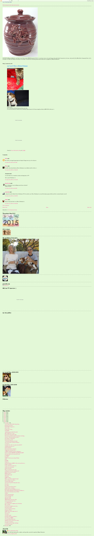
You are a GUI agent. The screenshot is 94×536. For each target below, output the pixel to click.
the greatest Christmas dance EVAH (12, 491)
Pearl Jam (7, 476)
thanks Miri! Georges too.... (10, 426)
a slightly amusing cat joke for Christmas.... (13, 451)
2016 (5, 412)
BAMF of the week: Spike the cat (11, 511)
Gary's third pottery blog (13, 530)
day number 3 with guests (10, 438)
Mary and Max (7, 504)
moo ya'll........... (8, 484)
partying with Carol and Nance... (11, 516)
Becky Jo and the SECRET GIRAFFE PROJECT (14, 452)
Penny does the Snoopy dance (10, 486)
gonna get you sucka (9, 425)
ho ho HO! (7, 456)
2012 (5, 417)
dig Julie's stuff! (8, 498)
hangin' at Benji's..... (9, 464)
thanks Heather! (8, 447)
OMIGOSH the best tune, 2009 (11, 499)
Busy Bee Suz (7, 183)
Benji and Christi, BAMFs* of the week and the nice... (15, 463)
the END (6, 460)
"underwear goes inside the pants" (11, 432)
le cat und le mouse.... (9, 524)
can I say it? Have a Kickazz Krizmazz (12, 442)
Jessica (6, 199)
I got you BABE (8, 497)
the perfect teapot (8, 507)
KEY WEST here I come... (10, 433)
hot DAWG (7, 485)
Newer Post (5, 207)
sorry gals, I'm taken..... (9, 521)
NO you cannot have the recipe (10, 469)
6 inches (6, 493)
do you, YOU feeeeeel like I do (10, 465)
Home (47, 207)
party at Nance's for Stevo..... (10, 480)
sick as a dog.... (8, 512)
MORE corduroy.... (8, 473)
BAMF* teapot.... (8, 477)
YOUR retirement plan (9, 494)
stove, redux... (7, 428)
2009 (5, 421)
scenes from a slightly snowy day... (11, 506)
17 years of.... (7, 443)
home (6, 459)
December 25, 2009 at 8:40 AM (11, 162)
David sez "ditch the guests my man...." (12, 437)
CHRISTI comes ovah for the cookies (12, 520)
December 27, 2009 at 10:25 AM (11, 203)
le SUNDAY (7, 455)
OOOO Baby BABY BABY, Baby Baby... (12, 424)
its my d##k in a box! (9, 439)
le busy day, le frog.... (9, 429)
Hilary (6, 166)
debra (6, 158)
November (7, 525)
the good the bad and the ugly (10, 434)
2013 (5, 416)
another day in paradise (9, 467)
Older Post (89, 207)
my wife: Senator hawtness (10, 508)
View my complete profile (12, 533)
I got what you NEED (9, 517)
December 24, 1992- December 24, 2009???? (13, 445)
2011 (5, 419)
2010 (5, 420)
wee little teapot (8, 515)
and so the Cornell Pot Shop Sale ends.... (12, 482)
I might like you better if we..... (10, 450)
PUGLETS (7, 430)
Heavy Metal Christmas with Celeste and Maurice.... (15, 490)
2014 (5, 415)
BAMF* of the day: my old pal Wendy (12, 458)
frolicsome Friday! (8, 510)
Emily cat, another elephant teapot (11, 478)
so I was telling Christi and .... (10, 519)
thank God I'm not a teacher (10, 472)
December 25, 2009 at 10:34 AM (11, 179)
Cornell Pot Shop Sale (9, 495)
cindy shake (7, 192)
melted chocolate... (8, 468)
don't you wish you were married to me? (12, 454)
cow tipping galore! (8, 502)
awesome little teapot (9, 481)
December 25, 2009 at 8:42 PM (11, 188)
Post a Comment (6, 205)
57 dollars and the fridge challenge (11, 523)
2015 (5, 413)
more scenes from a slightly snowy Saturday (13, 503)
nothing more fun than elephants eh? (12, 471)
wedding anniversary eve (9, 446)
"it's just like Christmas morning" (11, 441)
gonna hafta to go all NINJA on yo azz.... (12, 489)
